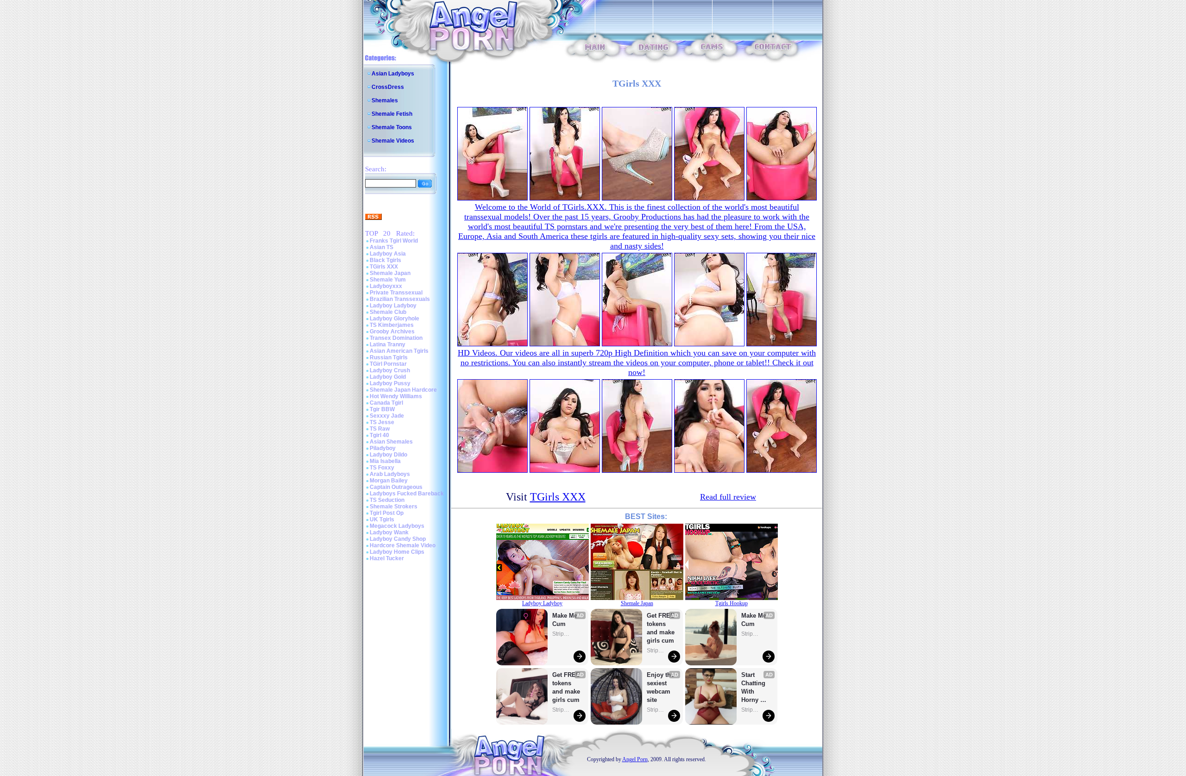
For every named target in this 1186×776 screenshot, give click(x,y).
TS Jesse (382, 422)
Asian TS (381, 247)
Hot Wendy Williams (396, 396)
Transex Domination (396, 338)
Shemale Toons (392, 127)
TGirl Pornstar (388, 364)
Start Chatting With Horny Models (754, 687)
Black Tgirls (385, 260)
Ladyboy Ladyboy (393, 305)
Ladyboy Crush (390, 370)
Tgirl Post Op (387, 513)
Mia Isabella (385, 461)
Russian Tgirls (389, 357)
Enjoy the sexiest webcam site (661, 687)
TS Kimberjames (392, 325)
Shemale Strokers (393, 506)
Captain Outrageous (396, 487)
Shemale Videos (393, 141)
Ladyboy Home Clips (397, 552)
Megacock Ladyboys (397, 526)
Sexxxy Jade (387, 416)
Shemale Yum (388, 279)
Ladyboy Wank (389, 532)
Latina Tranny (387, 344)
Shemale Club (388, 312)
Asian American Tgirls (399, 351)
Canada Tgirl (386, 403)
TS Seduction (387, 500)
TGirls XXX (384, 266)
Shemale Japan (390, 273)
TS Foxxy (382, 467)
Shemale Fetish (392, 114)
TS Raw (380, 429)
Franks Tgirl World (394, 241)
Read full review (728, 496)
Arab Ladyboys (390, 474)
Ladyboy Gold (388, 377)
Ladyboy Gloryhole (394, 318)
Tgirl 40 (379, 435)
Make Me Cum (565, 619)
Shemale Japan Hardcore (403, 390)
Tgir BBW (382, 409)
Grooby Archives (392, 331)
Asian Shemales (391, 441)
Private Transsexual (396, 292)
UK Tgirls (382, 519)
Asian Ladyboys (393, 73)
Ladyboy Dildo (388, 454)
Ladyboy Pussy (390, 383)
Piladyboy (383, 448)
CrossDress (388, 87)
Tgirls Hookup (731, 603)
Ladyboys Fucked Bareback (407, 493)
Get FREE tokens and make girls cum (566, 687)
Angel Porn (635, 759)
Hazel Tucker (387, 558)
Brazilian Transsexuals (400, 299)
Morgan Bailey (389, 480)
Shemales (385, 100)
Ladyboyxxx (386, 286)
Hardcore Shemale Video (402, 545)
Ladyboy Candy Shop (398, 539)
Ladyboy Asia (388, 253)
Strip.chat (561, 634)
